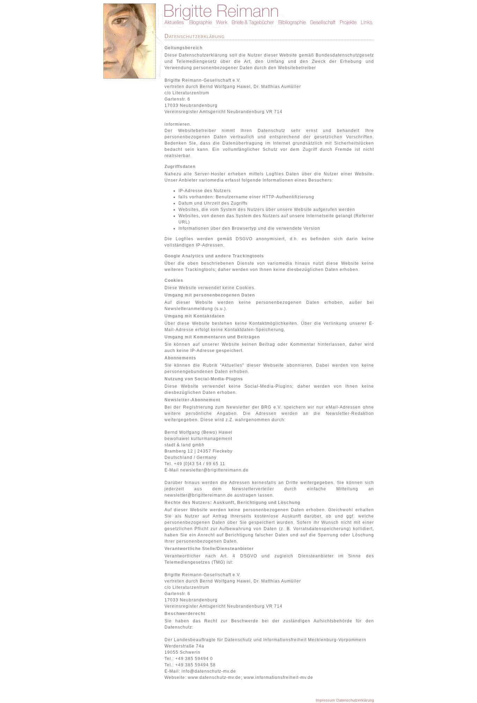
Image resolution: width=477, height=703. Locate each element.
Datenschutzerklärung (355, 700)
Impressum (325, 700)
